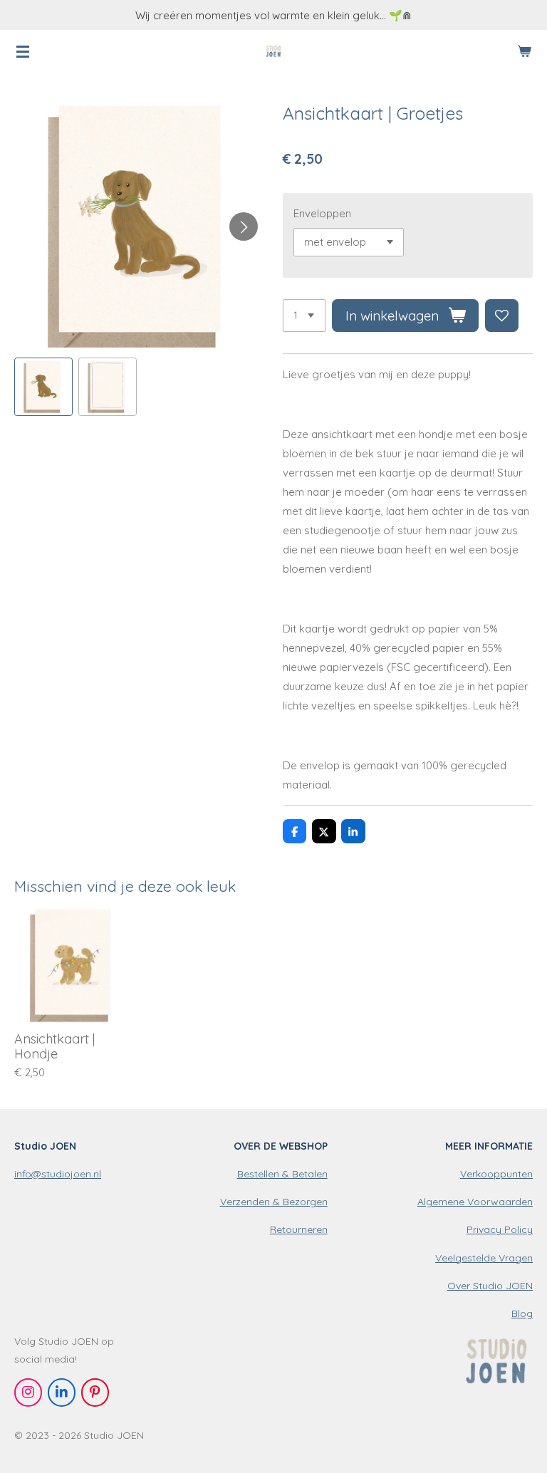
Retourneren (299, 1229)
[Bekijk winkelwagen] (524, 51)
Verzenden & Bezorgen (274, 1201)
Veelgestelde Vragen (484, 1257)
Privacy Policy (500, 1229)
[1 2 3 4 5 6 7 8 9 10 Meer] (304, 316)
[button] (43, 387)
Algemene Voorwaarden (475, 1201)
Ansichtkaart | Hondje (54, 1046)
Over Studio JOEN (490, 1285)
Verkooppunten (496, 1173)
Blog (522, 1313)
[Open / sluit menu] (22, 51)
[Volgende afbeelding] (243, 226)
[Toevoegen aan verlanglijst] (502, 316)
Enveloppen (322, 213)
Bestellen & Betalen (282, 1173)
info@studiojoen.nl (57, 1173)
